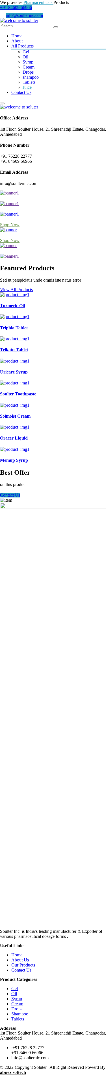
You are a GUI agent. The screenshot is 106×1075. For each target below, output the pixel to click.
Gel (26, 51)
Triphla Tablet (14, 327)
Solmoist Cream (15, 416)
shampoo (31, 77)
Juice (27, 87)
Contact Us (21, 92)
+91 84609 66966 (16, 7)
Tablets (29, 82)
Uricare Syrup (14, 372)
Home (16, 35)
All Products (22, 46)
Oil (25, 57)
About (17, 41)
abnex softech (13, 1072)
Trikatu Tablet (14, 349)
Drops (28, 72)
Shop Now (10, 224)
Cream (28, 67)
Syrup (28, 62)
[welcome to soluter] (19, 20)
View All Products (16, 289)
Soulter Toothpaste (18, 393)
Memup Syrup (14, 460)
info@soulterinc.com (24, 15)
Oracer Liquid (14, 438)
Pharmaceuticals (38, 2)
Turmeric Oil (12, 305)
